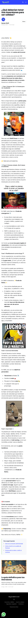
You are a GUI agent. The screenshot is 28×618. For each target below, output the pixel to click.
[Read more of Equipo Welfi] (3, 19)
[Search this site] (23, 2)
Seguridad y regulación (11, 604)
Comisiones (21, 604)
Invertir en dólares (20, 602)
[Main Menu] (26, 2)
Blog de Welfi (12, 596)
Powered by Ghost (14, 606)
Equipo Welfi (5, 23)
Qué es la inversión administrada (14, 543)
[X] (14, 599)
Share (23, 21)
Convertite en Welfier (9, 602)
